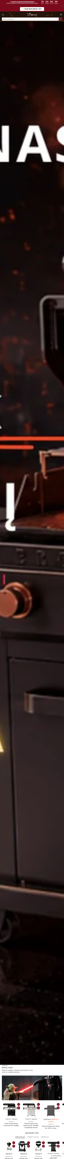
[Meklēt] (60, 19)
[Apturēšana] (59, 1097)
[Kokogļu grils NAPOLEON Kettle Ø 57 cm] (9, 1146)
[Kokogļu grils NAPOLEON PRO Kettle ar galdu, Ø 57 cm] (24, 1146)
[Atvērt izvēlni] (2, 14)
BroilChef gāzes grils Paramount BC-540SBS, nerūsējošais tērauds (31, 1125)
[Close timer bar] (62, 5)
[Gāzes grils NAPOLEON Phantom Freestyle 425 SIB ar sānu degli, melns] (53, 1146)
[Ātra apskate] (18, 1107)
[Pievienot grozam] (18, 1104)
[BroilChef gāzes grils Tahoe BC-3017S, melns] (50, 1109)
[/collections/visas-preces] (32, 543)
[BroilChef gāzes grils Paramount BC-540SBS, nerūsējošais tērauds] (31, 1109)
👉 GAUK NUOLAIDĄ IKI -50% (32, 9)
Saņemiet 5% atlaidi (4, 579)
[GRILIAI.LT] (32, 14)
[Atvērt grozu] (60, 14)
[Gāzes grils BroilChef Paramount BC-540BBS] (11, 1109)
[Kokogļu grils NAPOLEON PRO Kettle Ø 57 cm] (38, 1146)
